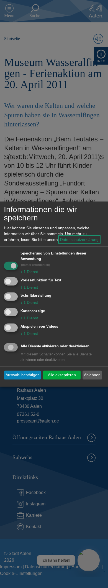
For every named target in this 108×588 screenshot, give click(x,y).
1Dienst (29, 271)
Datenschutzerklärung (79, 239)
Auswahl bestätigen (23, 375)
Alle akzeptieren (62, 375)
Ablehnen (92, 375)
